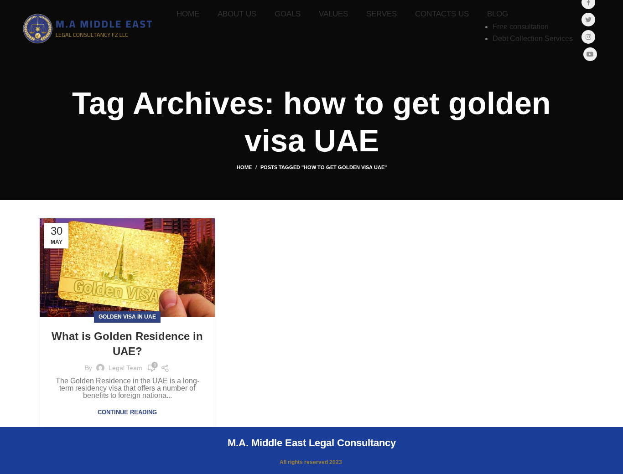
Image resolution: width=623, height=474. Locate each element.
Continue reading (127, 412)
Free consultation (521, 27)
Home (244, 167)
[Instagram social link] (588, 37)
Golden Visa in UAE (127, 317)
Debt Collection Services (533, 38)
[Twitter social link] (588, 19)
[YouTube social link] (590, 54)
